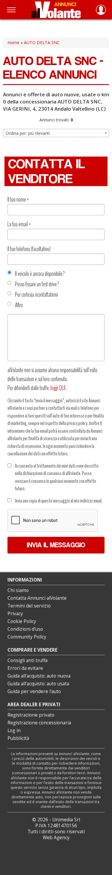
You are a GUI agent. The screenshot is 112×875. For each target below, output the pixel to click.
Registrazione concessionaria (39, 723)
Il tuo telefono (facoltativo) (28, 249)
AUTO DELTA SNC (42, 42)
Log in (14, 730)
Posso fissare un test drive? (37, 284)
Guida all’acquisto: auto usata (38, 684)
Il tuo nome (18, 199)
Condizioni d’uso (25, 629)
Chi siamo (18, 590)
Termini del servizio (29, 606)
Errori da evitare (25, 668)
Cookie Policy (21, 621)
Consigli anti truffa (27, 660)
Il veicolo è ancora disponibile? (40, 274)
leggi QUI (57, 388)
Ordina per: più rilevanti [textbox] (28, 133)
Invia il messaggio (56, 545)
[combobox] (56, 133)
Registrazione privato (30, 715)
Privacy (15, 613)
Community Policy (26, 637)
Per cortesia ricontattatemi (36, 294)
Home (13, 42)
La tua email (19, 224)
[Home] (56, 9)
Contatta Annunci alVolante (37, 598)
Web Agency (56, 837)
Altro (19, 305)
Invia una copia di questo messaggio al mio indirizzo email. (58, 500)
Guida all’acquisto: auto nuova (38, 676)
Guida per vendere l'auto (34, 691)
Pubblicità (18, 738)
